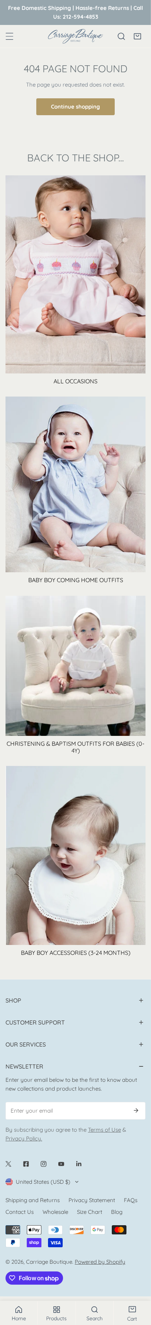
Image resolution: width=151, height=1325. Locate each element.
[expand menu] (9, 36)
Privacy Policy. (23, 1138)
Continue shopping (75, 106)
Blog (116, 1211)
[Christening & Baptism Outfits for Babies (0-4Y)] (75, 666)
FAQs (130, 1200)
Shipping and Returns (32, 1200)
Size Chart (89, 1211)
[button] (137, 36)
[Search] (121, 36)
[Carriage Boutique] (75, 36)
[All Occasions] (75, 274)
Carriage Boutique (49, 1261)
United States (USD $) (43, 1181)
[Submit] (136, 1110)
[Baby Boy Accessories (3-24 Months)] (75, 855)
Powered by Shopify (100, 1261)
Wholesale (55, 1211)
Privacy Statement (92, 1200)
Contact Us (19, 1211)
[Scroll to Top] (137, 1286)
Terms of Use (104, 1129)
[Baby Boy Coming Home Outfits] (75, 484)
